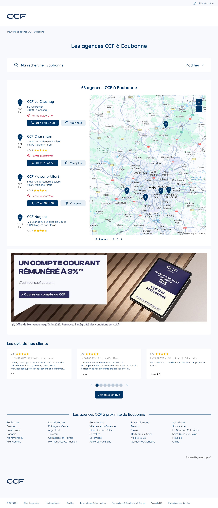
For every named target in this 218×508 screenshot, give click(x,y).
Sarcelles (95, 433)
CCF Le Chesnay (40, 101)
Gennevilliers (97, 422)
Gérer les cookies (31, 503)
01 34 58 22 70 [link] (45, 123)
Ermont (11, 426)
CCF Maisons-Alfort (43, 176)
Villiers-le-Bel (138, 437)
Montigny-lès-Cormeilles (62, 441)
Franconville (14, 441)
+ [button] (199, 102)
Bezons (135, 426)
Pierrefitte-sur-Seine (101, 430)
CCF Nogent (37, 216)
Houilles (177, 437)
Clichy (175, 441)
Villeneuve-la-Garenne (103, 426)
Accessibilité (156, 503)
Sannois (11, 433)
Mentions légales (52, 503)
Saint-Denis (179, 422)
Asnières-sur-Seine (100, 441)
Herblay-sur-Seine (141, 433)
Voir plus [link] (76, 123)
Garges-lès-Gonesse (143, 441)
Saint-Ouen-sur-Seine (184, 433)
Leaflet (187, 233)
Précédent (102, 239)
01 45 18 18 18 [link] (45, 203)
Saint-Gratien (14, 430)
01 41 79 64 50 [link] (45, 163)
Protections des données (179, 503)
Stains (134, 430)
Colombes (96, 437)
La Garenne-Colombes (185, 430)
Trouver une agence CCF (19, 31)
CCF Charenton (39, 136)
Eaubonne (13, 422)
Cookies (70, 503)
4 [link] (121, 239)
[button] (97, 385)
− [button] (199, 109)
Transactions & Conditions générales (128, 503)
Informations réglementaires (93, 503)
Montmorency (15, 437)
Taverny (53, 433)
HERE (202, 233)
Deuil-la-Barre (56, 422)
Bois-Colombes (140, 422)
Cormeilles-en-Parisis (60, 437)
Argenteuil (54, 430)
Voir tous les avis (109, 395)
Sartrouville (179, 426)
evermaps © (205, 457)
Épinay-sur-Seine (58, 426)
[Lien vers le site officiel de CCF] (16, 16)
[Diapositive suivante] (127, 385)
